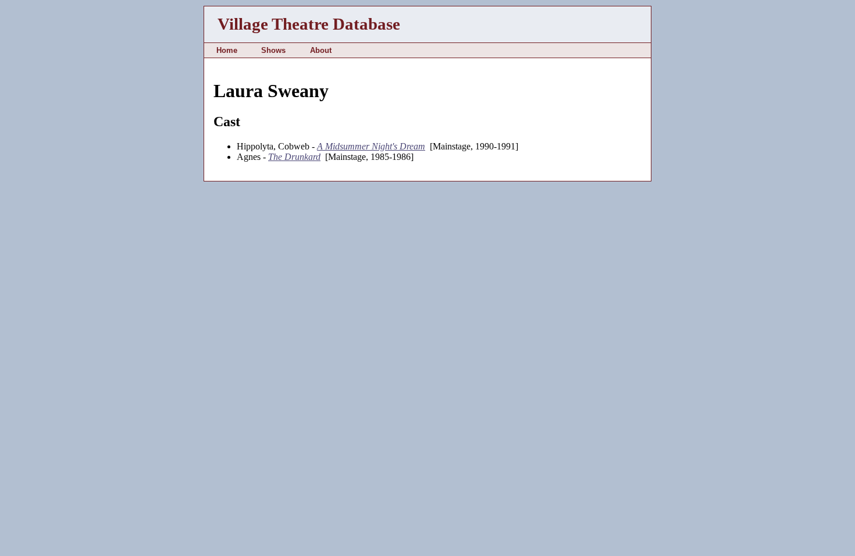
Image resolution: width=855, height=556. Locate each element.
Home (226, 50)
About (321, 50)
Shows (273, 50)
